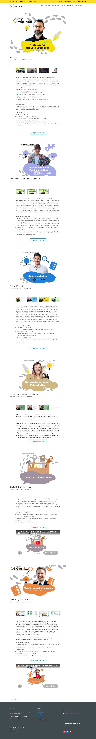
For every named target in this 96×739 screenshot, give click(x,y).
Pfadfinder (29, 59)
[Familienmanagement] (44, 194)
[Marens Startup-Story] (32, 194)
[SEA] (55, 301)
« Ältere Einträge (14, 699)
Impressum (67, 710)
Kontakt (61, 1)
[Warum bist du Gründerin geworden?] (20, 194)
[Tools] (44, 301)
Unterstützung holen (43, 719)
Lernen (63, 5)
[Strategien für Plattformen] (20, 615)
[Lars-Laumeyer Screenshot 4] (20, 73)
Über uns (47, 5)
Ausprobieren (41, 716)
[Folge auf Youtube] (70, 732)
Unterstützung (79, 5)
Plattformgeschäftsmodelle (21, 599)
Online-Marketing (17, 286)
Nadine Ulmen (15, 181)
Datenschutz (67, 711)
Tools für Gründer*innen (20, 487)
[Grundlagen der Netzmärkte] (44, 616)
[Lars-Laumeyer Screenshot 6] (44, 73)
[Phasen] (32, 410)
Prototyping (15, 57)
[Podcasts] (32, 615)
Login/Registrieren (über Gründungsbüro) (75, 1)
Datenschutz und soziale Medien (72, 713)
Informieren (55, 5)
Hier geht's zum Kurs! (38, 133)
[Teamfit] (44, 410)
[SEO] (32, 301)
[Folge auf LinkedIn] (67, 732)
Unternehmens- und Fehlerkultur (24, 394)
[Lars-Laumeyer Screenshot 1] (55, 73)
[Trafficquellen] (20, 301)
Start (42, 5)
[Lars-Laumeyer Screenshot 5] (32, 73)
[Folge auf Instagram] (64, 732)
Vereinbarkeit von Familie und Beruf (25, 178)
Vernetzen (70, 5)
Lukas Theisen (15, 59)
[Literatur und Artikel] (55, 615)
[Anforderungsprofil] (55, 410)
